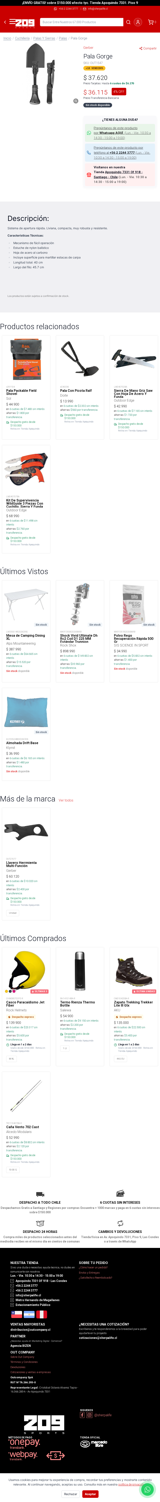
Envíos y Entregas (89, 1272)
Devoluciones (17, 1367)
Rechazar (70, 1494)
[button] (40, 74)
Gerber (88, 47)
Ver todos (66, 800)
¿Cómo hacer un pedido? (93, 1267)
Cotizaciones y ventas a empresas (30, 1372)
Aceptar (90, 1494)
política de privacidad (132, 1484)
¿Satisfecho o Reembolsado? (95, 1277)
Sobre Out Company (22, 1357)
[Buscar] (128, 22)
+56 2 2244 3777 (68, 8)
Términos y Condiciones (24, 1362)
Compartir (150, 48)
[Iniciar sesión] (138, 22)
